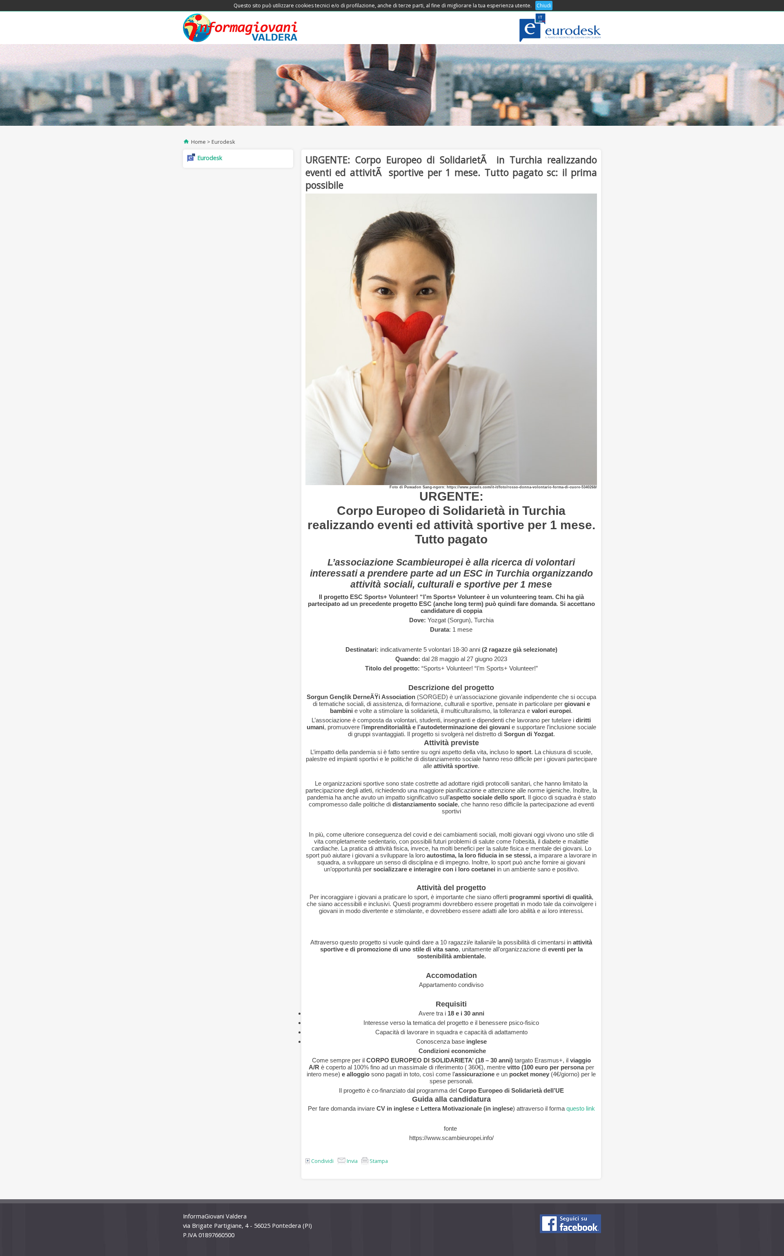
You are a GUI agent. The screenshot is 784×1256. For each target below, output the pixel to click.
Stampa (378, 1161)
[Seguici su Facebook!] (570, 1223)
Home (198, 141)
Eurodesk (223, 141)
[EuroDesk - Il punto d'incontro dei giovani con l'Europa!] (560, 27)
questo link (580, 1108)
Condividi (322, 1161)
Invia (351, 1161)
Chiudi (544, 5)
